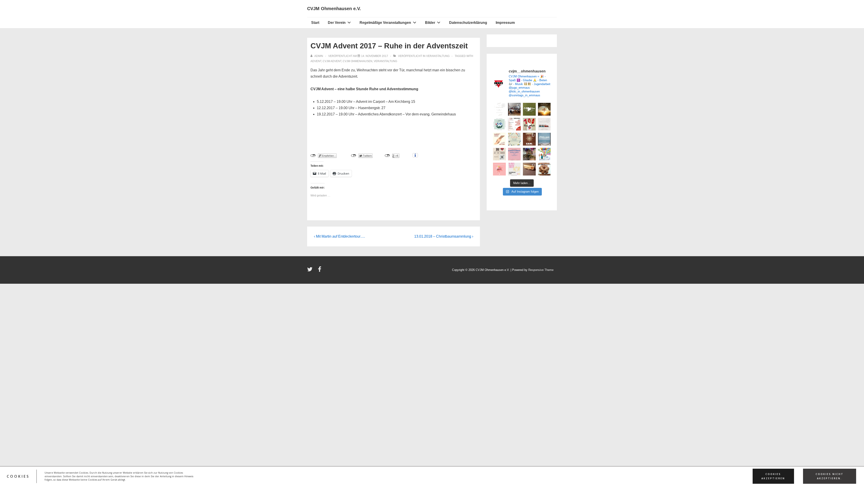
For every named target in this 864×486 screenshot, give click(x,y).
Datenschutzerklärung (468, 23)
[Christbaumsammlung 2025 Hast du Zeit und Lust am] (529, 154)
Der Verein (337, 23)
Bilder (430, 23)
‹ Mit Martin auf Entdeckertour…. (339, 236)
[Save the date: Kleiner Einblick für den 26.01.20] (544, 124)
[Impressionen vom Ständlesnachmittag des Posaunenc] (514, 109)
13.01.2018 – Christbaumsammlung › (443, 236)
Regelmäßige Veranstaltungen (385, 23)
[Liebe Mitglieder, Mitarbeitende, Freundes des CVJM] (544, 169)
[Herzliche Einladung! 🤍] (514, 124)
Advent (315, 61)
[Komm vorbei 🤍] (499, 154)
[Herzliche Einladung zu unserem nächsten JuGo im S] (499, 139)
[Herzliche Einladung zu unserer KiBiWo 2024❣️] (544, 154)
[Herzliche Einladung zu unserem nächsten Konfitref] (514, 139)
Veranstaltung (438, 56)
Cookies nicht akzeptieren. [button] (830, 476)
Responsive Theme (541, 270)
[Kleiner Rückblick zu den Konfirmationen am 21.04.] (529, 109)
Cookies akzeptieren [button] (773, 476)
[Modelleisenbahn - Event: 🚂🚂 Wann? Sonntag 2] (529, 169)
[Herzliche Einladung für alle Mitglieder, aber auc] (499, 109)
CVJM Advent (332, 61)
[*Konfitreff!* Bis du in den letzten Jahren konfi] (514, 154)
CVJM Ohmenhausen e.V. (334, 8)
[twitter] (311, 270)
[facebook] (320, 270)
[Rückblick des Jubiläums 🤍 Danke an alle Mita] (529, 124)
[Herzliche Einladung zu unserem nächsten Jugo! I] (544, 139)
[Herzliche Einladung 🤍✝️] (529, 139)
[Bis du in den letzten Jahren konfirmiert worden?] (514, 169)
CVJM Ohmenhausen (357, 61)
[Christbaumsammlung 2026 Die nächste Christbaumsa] (499, 169)
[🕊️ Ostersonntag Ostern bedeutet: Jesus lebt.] (544, 109)
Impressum (505, 23)
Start (315, 23)
